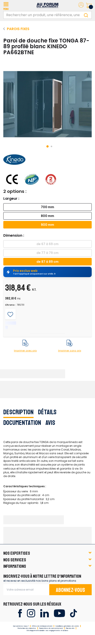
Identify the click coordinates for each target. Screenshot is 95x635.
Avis (50, 422)
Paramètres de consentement (51, 628)
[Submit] (85, 15)
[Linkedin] (44, 613)
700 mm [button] (47, 207)
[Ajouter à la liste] (10, 314)
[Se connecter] (81, 5)
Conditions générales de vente (67, 626)
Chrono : (10, 305)
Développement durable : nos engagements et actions (47, 630)
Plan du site (70, 628)
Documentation (22, 422)
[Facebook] (20, 613)
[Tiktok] (73, 613)
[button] (6, 5)
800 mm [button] (47, 216)
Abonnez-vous (70, 590)
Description (18, 412)
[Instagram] (31, 613)
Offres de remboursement (42, 626)
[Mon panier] (89, 5)
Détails (47, 412)
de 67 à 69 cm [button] (47, 244)
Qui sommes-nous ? (21, 626)
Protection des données (27, 628)
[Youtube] (59, 613)
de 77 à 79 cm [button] (47, 253)
